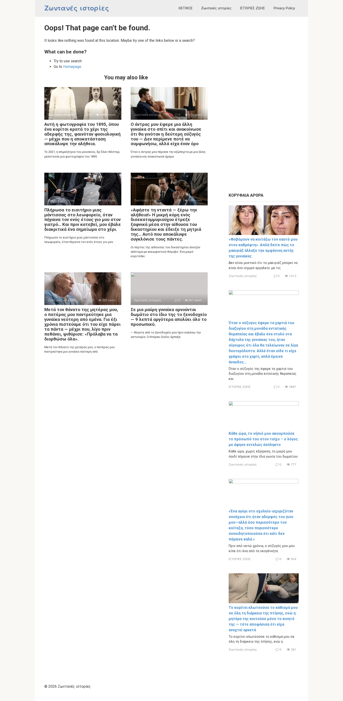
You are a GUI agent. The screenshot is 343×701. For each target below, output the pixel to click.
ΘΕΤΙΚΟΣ (185, 8)
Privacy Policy (284, 8)
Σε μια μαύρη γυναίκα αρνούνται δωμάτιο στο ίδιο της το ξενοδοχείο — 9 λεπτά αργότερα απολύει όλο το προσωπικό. (169, 317)
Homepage (72, 66)
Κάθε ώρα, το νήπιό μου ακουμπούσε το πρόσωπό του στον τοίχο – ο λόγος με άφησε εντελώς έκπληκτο (263, 439)
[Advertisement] (264, 105)
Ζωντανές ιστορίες (77, 8)
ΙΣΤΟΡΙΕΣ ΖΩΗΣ (252, 8)
